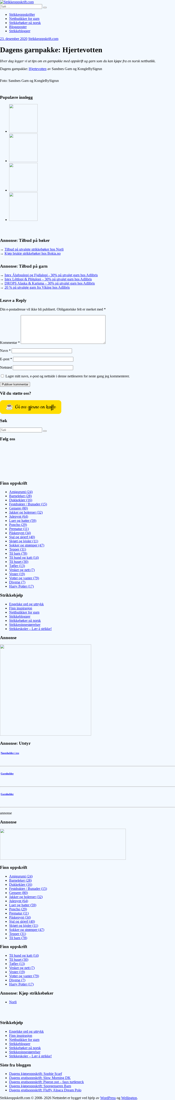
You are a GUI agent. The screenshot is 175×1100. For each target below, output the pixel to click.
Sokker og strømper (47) (26, 545)
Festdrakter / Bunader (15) (28, 504)
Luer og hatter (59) (22, 521)
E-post (6, 359)
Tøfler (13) (17, 566)
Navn (5, 351)
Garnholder (7, 773)
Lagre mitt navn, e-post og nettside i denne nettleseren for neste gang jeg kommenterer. (67, 376)
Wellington (129, 1098)
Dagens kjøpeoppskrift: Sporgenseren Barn (40, 1086)
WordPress (108, 1098)
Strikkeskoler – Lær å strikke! (30, 629)
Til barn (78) (18, 553)
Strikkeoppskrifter (22, 14)
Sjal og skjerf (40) (22, 537)
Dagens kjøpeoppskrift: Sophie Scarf (35, 1074)
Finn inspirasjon (20, 608)
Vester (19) (17, 574)
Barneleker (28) (20, 496)
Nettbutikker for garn (24, 19)
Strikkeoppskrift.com (43, 39)
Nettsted (6, 367)
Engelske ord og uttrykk (26, 604)
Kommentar (10, 343)
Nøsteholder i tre (10, 753)
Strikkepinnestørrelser (24, 625)
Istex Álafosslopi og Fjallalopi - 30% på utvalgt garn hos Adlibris (51, 275)
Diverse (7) (17, 582)
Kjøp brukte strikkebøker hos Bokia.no (33, 253)
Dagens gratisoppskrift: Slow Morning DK (40, 1078)
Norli (13, 1002)
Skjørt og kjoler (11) (23, 541)
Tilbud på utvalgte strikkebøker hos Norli (34, 249)
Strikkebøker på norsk (25, 23)
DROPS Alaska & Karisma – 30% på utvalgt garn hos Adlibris (50, 283)
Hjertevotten (37, 69)
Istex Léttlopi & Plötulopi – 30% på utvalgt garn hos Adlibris (48, 279)
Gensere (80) (18, 508)
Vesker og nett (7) (22, 570)
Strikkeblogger (19, 31)
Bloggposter (18, 27)
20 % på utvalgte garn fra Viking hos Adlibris (37, 287)
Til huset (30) (18, 562)
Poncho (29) (18, 525)
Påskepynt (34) (20, 533)
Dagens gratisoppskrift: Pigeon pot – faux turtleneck (46, 1082)
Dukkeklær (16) (20, 500)
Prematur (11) (19, 529)
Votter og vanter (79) (24, 578)
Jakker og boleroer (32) (26, 512)
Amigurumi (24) (21, 492)
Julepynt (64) (18, 516)
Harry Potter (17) (21, 586)
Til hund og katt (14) (24, 557)
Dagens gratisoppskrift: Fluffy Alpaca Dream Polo (45, 1090)
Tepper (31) (17, 549)
